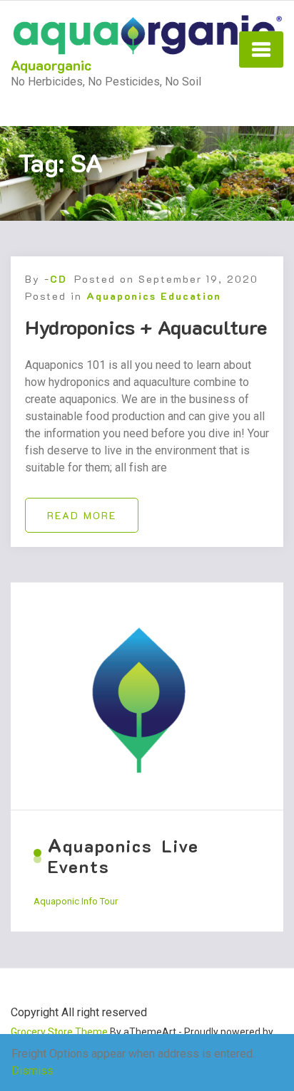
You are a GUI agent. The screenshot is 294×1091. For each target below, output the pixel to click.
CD (58, 279)
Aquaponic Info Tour (76, 901)
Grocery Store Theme (59, 1032)
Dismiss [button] (32, 1070)
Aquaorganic (51, 65)
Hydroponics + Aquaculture (146, 327)
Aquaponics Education (153, 296)
